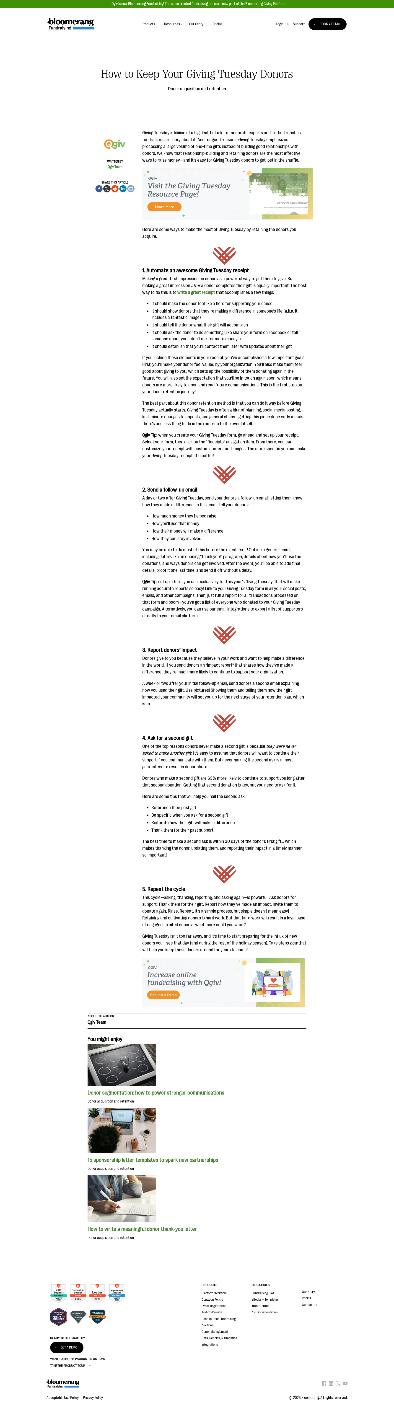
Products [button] (148, 24)
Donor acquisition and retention (197, 88)
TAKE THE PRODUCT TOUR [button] (67, 1366)
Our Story (308, 1292)
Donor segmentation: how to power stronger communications (157, 1093)
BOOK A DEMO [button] (329, 24)
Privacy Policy (93, 1398)
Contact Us (309, 1305)
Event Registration (214, 1306)
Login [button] (279, 24)
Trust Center (260, 1306)
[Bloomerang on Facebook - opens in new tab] (324, 1384)
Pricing (306, 1298)
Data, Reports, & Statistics (219, 1338)
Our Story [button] (196, 24)
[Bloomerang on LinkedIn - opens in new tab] (331, 1384)
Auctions (208, 1325)
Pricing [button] (217, 24)
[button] (299, 24)
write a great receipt (196, 292)
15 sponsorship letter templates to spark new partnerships (153, 1160)
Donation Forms (212, 1300)
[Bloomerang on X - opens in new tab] (338, 1384)
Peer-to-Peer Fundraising (219, 1319)
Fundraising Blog (263, 1293)
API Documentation (265, 1312)
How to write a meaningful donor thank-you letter (142, 1229)
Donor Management (215, 1332)
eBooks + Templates (265, 1300)
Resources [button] (172, 24)
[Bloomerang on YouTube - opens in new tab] (345, 1384)
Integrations (210, 1345)
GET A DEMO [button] (69, 1347)
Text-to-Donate (212, 1312)
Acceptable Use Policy (63, 1398)
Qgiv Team (115, 167)
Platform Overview (214, 1293)
